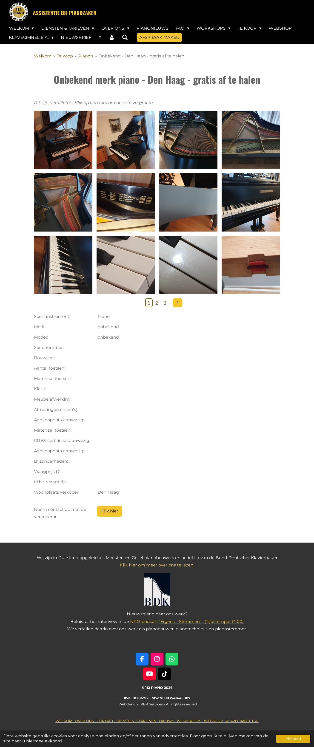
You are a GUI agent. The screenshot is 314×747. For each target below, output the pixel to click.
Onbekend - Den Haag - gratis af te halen (141, 56)
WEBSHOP (215, 721)
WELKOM (65, 721)
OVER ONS (86, 721)
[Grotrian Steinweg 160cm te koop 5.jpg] (63, 202)
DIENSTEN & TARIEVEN (137, 721)
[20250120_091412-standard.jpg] (188, 265)
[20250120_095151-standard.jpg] (188, 202)
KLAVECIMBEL (238, 721)
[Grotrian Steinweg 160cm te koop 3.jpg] (188, 140)
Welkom (42, 56)
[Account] (111, 37)
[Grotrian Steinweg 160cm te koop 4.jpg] (251, 140)
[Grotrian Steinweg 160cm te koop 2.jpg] (125, 140)
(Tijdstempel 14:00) (224, 621)
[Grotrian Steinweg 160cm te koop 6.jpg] (125, 202)
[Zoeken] (124, 37)
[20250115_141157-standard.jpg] (251, 265)
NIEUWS (168, 721)
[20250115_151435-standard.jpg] (63, 265)
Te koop (65, 56)
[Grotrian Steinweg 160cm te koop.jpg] (63, 140)
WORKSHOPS (190, 721)
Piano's (85, 56)
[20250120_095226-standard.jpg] (251, 202)
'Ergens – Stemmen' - (182, 621)
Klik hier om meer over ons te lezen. (157, 565)
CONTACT (106, 721)
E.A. (255, 721)
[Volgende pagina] (177, 303)
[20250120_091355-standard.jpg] (125, 265)
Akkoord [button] (293, 738)
